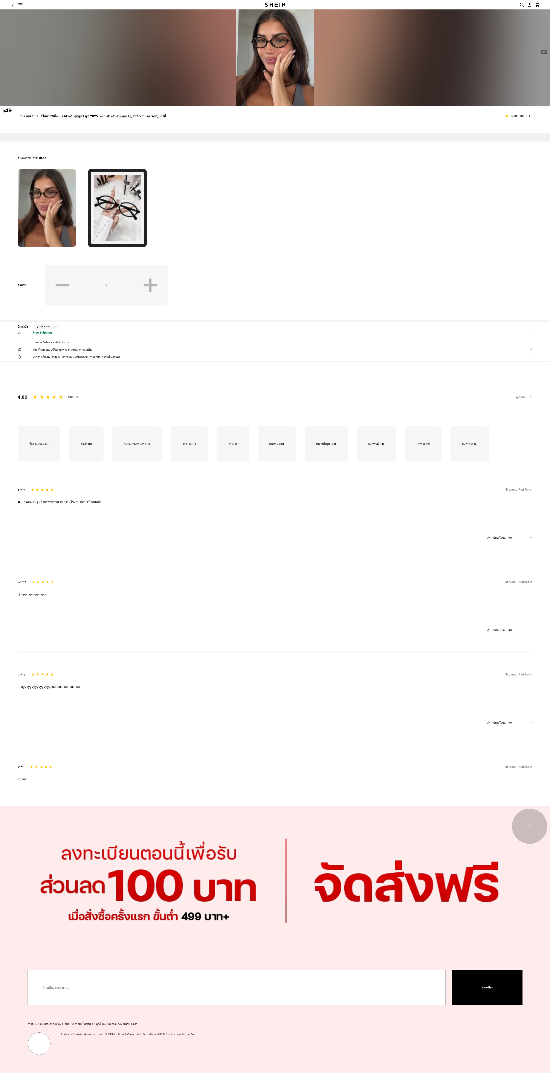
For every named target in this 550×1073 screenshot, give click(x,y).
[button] (13, 4)
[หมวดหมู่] (20, 4)
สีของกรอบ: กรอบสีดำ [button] (31, 158)
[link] (522, 4)
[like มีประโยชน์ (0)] (488, 537)
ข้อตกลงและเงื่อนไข (118, 1024)
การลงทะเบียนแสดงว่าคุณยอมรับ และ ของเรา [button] (83, 1024)
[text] (275, 502)
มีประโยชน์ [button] (499, 537)
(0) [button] (510, 537)
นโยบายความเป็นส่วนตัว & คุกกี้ (83, 1024)
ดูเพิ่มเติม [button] (521, 397)
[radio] (47, 208)
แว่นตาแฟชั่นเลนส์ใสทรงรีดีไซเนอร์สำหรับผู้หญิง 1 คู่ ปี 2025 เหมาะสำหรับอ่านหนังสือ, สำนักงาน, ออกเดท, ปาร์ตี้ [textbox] (92, 116)
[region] (275, 394)
